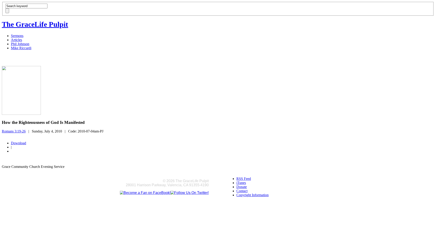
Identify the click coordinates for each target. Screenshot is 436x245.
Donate (241, 187)
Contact (242, 191)
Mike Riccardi (21, 48)
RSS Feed (243, 179)
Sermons (17, 36)
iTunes (241, 183)
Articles (16, 40)
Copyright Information (252, 195)
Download (18, 143)
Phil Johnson (20, 44)
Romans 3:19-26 (14, 131)
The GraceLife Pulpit (35, 24)
